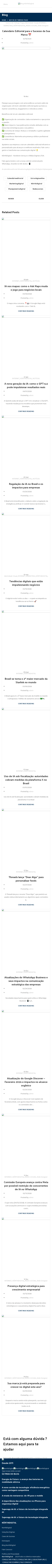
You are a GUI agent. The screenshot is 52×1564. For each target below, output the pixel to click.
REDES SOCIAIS (31, 25)
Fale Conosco (7, 1549)
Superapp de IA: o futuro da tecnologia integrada (25, 1517)
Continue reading (26, 311)
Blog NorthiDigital (9, 1545)
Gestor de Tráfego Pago (18, 20)
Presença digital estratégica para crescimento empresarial (26, 1288)
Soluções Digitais (8, 1532)
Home (4, 20)
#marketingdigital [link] (25, 169)
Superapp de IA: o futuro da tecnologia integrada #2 (25, 1510)
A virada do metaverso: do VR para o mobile (22, 1495)
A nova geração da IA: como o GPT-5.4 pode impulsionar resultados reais (26, 385)
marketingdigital (16, 183)
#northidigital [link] (37, 169)
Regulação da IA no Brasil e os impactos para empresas (26, 486)
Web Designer (43, 25)
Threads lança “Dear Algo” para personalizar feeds (26, 879)
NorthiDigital (7, 1528)
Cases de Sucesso (8, 1536)
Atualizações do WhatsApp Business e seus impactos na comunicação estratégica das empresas (26, 981)
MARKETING (8, 25)
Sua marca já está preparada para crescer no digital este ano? (26, 1385)
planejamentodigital (16, 189)
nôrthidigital (36, 183)
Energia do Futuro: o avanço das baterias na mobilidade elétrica (22, 1480)
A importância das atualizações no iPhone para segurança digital (24, 1502)
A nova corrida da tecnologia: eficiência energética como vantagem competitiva (25, 1488)
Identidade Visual (31, 22)
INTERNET (42, 22)
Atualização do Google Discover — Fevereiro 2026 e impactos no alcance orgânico (26, 1082)
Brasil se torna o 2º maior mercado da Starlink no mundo (26, 680)
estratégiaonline (37, 178)
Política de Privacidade (37, 1458)
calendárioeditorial (15, 178)
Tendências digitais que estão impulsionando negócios (26, 583)
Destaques (6, 1541)
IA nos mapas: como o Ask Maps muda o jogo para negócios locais (26, 288)
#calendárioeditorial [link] (10, 169)
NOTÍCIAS (36, 281)
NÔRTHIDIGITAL (19, 25)
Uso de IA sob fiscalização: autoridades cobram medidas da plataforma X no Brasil (26, 779)
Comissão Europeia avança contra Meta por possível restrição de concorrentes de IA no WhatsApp (26, 1185)
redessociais (38, 189)
